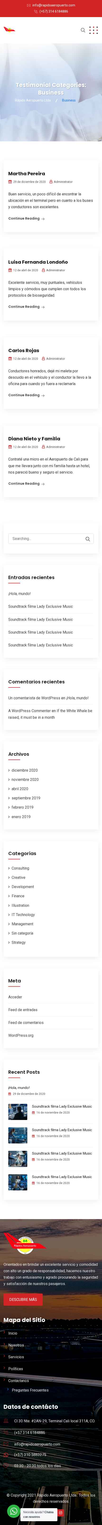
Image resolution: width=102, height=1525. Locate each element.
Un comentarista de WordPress (34, 698)
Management (22, 924)
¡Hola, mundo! (19, 593)
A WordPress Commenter (29, 711)
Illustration (20, 905)
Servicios (16, 1357)
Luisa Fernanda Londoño (38, 262)
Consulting (20, 868)
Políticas (15, 1369)
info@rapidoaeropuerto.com (53, 5)
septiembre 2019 (26, 798)
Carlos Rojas (23, 350)
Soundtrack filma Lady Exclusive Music (40, 606)
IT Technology (23, 914)
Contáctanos (18, 1380)
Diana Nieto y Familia (34, 438)
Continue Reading (24, 218)
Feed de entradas (22, 1010)
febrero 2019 (22, 807)
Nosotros (16, 1345)
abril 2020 (20, 789)
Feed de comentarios (26, 1022)
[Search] (85, 539)
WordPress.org (20, 1035)
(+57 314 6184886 (29, 1432)
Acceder (15, 997)
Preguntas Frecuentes (30, 1390)
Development (23, 887)
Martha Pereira (26, 173)
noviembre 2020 (25, 779)
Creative (18, 877)
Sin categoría (22, 933)
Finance (18, 896)
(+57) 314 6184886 (54, 11)
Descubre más (23, 1299)
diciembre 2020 (25, 770)
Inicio (12, 1333)
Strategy (19, 942)
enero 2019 (21, 817)
